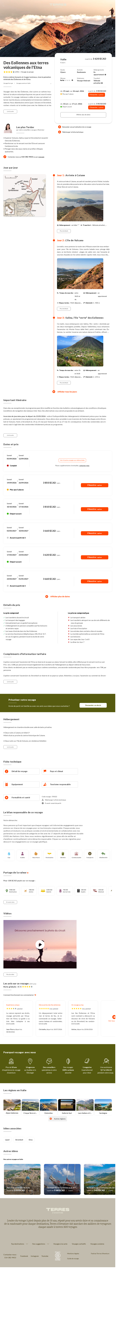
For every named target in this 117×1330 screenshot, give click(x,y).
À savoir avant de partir (53, 803)
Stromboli (19, 1140)
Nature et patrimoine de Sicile (18, 1188)
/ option (97, 95)
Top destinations (17, 1244)
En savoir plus (10, 902)
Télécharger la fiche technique (72, 132)
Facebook (24, 1256)
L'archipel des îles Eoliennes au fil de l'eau (63, 1188)
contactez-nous (84, 466)
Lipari (7, 1140)
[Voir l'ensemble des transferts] (102, 83)
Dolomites (48, 1113)
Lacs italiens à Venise (86, 1113)
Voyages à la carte (60, 1244)
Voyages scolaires (97, 1244)
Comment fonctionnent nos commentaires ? (19, 995)
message (41, 157)
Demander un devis (93, 705)
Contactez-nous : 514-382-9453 (10, 1256)
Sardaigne (103, 1113)
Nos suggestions (38, 1244)
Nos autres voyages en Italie (13, 1159)
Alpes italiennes (12, 1113)
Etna (30, 1140)
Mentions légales (73, 1253)
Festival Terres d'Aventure (100, 1253)
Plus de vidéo (10, 974)
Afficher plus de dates (83, 115)
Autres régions (60, 1119)
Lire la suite (10, 111)
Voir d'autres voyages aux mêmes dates (72, 460)
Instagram (35, 1256)
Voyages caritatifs (79, 1244)
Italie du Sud (67, 1113)
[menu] (111, 5)
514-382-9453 (27, 157)
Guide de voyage (73, 1258)
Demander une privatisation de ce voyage (76, 127)
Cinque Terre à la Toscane (31, 1113)
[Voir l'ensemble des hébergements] (105, 74)
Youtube (44, 1256)
